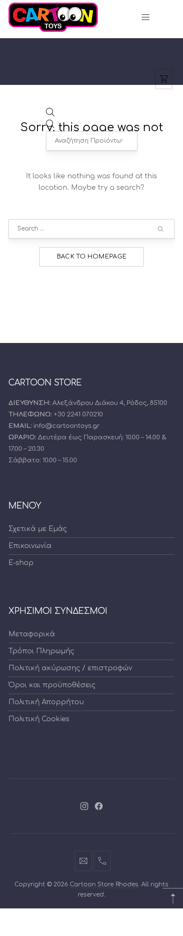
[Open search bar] (50, 114)
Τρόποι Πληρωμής (41, 651)
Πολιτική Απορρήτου (46, 702)
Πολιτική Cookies (39, 719)
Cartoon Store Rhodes (104, 884)
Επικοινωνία (30, 546)
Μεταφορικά (32, 634)
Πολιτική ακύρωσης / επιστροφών (70, 668)
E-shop (21, 563)
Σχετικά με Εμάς (38, 529)
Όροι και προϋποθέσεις (52, 685)
